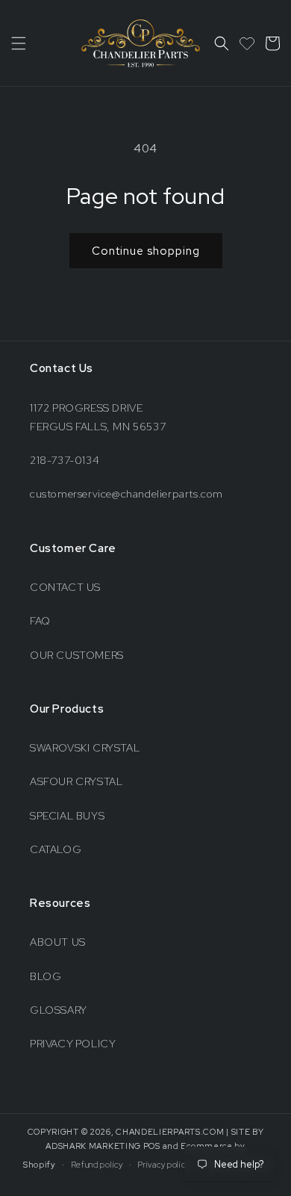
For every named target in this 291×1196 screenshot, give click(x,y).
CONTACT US (65, 587)
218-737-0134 (64, 460)
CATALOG (55, 849)
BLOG (45, 976)
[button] (18, 43)
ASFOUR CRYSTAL (76, 781)
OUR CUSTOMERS (77, 655)
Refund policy (97, 1164)
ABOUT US (58, 942)
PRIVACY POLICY (73, 1043)
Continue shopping (146, 251)
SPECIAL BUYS (67, 815)
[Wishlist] (247, 43)
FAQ (40, 621)
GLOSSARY (58, 1010)
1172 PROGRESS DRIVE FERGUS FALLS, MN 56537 (98, 417)
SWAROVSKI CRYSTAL (85, 748)
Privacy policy (163, 1164)
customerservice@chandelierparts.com (126, 494)
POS (151, 1146)
